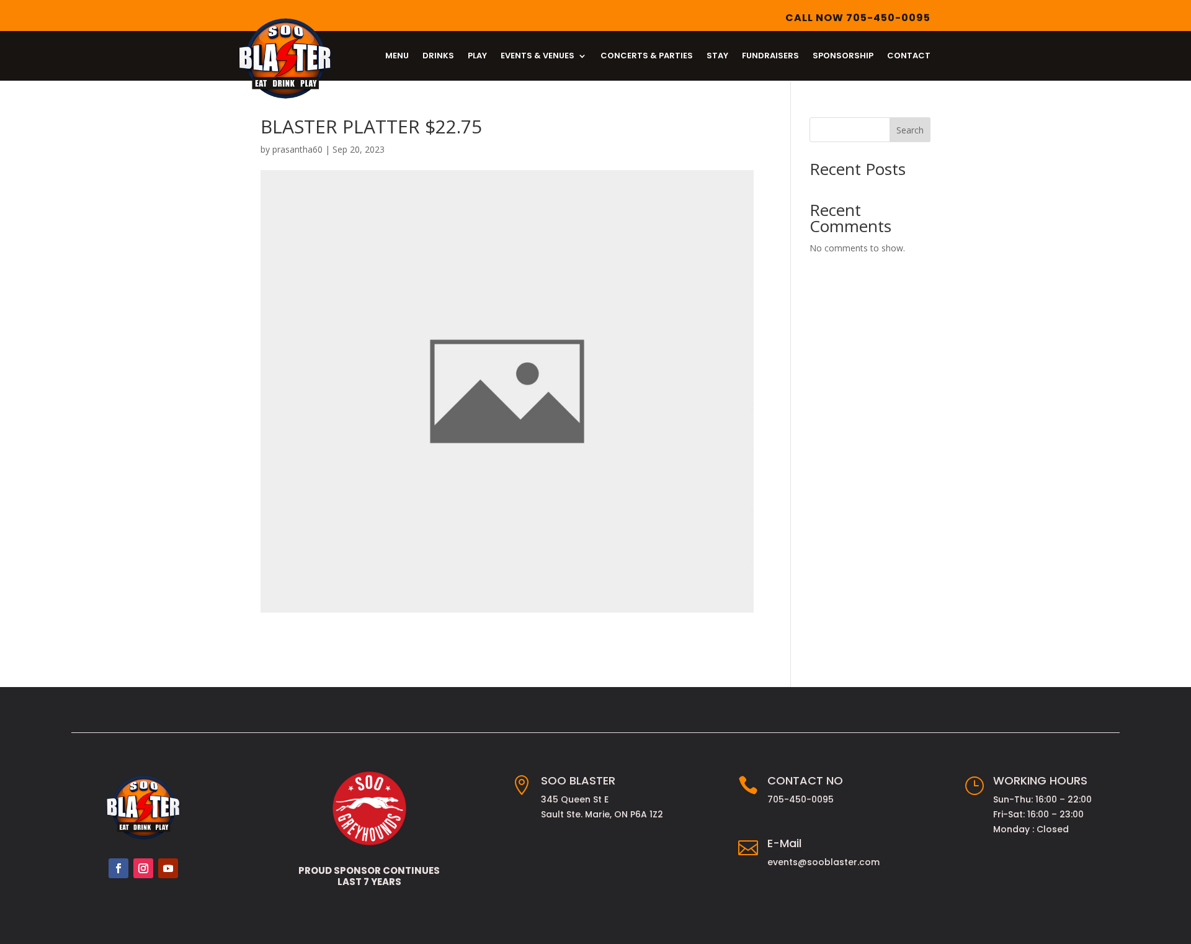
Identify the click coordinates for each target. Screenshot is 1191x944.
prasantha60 (297, 149)
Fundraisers (770, 56)
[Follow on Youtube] (168, 868)
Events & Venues (537, 56)
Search (910, 130)
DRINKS (438, 56)
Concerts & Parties (646, 56)
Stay (717, 56)
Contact (908, 56)
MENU (397, 56)
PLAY (477, 56)
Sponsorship (843, 56)
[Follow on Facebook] (118, 868)
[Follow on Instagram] (143, 868)
